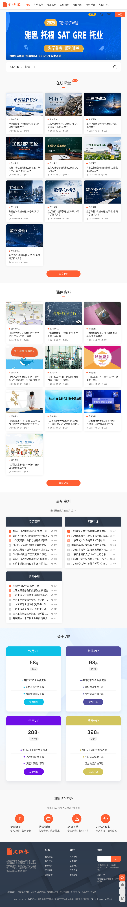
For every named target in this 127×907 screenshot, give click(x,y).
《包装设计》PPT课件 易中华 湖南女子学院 (102, 378)
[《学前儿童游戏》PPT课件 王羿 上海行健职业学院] (24, 445)
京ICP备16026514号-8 (101, 899)
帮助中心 (104, 4)
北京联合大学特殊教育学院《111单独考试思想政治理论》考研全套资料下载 (90, 563)
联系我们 (73, 866)
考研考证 (78, 4)
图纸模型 (49, 870)
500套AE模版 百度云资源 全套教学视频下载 (31, 554)
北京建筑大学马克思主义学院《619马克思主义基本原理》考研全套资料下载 (90, 540)
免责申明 (73, 857)
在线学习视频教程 (38, 892)
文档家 (29, 899)
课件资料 (65, 4)
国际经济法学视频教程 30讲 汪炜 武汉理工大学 (31, 531)
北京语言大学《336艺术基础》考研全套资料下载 (89, 549)
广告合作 (73, 870)
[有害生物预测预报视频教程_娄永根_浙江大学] (102, 148)
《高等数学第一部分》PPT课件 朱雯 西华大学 (63, 334)
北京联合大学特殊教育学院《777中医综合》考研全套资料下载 (89, 559)
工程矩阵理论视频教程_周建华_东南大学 (63, 169)
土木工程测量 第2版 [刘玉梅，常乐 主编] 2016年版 (31, 604)
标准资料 (49, 866)
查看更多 (63, 273)
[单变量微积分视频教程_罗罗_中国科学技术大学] (24, 104)
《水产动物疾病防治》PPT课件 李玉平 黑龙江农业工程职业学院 (24, 378)
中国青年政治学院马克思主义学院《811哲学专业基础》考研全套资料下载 (89, 545)
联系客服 (101, 879)
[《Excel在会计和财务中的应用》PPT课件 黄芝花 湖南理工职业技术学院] (63, 401)
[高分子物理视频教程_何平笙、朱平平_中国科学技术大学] (24, 148)
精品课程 (52, 4)
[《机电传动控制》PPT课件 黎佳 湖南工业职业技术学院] (63, 357)
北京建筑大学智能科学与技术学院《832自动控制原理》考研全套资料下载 (89, 531)
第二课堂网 (64, 892)
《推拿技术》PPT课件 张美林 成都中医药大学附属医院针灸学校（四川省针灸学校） (24, 422)
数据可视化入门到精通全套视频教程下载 (31, 535)
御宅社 (93, 892)
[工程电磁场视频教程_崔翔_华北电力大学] (102, 104)
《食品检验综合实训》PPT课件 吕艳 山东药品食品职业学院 (101, 422)
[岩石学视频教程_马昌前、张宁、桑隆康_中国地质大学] (63, 104)
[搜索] (101, 14)
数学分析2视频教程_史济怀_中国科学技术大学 (102, 213)
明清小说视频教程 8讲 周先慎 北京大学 (30, 563)
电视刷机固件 (52, 892)
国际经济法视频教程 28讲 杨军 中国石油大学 (31, 559)
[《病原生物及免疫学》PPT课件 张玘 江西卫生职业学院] (24, 313)
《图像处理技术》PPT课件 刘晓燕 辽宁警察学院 (101, 334)
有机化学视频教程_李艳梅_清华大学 (24, 213)
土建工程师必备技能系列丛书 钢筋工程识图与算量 (30, 590)
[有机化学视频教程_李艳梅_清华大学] (24, 192)
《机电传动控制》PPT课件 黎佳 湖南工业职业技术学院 (63, 378)
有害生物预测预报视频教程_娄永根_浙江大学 (102, 169)
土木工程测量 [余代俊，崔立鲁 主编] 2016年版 (30, 599)
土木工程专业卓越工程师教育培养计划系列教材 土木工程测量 (31, 595)
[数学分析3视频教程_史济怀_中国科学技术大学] (63, 192)
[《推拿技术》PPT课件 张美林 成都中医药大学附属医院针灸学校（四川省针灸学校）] (24, 401)
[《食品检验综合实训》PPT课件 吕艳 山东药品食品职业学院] (102, 401)
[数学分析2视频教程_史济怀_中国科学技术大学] (102, 192)
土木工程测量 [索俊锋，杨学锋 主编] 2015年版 (30, 613)
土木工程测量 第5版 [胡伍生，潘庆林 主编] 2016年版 (31, 609)
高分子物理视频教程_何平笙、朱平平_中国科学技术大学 (24, 169)
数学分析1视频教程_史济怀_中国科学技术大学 (24, 257)
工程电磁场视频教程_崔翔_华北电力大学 (101, 125)
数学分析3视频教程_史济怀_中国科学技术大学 (63, 213)
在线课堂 (39, 4)
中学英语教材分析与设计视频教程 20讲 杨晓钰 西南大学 (30, 540)
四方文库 (85, 892)
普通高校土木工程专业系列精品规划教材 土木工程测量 (31, 618)
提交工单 (101, 875)
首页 (28, 4)
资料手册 (91, 4)
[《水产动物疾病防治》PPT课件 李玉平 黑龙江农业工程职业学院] (24, 357)
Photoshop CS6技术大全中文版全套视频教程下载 (30, 545)
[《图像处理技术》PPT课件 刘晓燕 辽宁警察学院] (102, 313)
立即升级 (33, 702)
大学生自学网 (23, 892)
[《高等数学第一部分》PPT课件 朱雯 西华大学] (63, 313)
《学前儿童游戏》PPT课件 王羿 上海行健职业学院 (24, 466)
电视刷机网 (75, 892)
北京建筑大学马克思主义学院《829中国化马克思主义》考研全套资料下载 (90, 535)
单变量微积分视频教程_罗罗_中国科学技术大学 (24, 125)
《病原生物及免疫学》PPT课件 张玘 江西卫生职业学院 (24, 334)
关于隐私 (73, 861)
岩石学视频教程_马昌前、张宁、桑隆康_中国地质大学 (63, 125)
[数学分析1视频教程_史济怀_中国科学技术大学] (24, 235)
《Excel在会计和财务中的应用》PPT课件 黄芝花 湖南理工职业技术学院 (63, 422)
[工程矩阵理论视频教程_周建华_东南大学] (63, 148)
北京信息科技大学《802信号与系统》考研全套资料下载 (88, 554)
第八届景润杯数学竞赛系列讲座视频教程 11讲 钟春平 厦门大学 (31, 549)
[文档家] (11, 4)
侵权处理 (73, 875)
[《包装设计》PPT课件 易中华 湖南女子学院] (102, 357)
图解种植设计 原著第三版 (26, 585)
